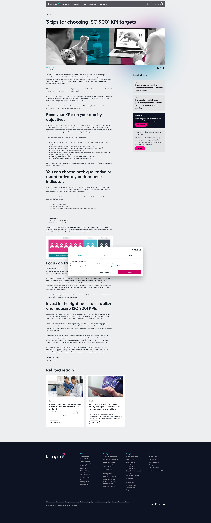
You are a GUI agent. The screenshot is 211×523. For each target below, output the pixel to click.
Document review (109, 479)
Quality (105, 454)
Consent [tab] (80, 255)
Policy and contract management (132, 486)
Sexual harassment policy (102, 502)
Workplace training (109, 486)
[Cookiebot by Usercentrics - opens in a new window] (133, 250)
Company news (154, 465)
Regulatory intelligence (110, 476)
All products (153, 457)
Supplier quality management (108, 466)
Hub (84, 4)
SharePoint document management (133, 472)
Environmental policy (86, 502)
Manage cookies (104, 272)
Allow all (129, 272)
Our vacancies (154, 467)
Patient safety (84, 484)
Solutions (66, 4)
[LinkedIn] (158, 68)
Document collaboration (130, 467)
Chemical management (84, 481)
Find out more (141, 125)
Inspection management (107, 473)
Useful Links (153, 454)
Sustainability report (156, 470)
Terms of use (60, 502)
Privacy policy (50, 502)
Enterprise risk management (130, 463)
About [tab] (130, 255)
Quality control (108, 469)
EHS (81, 454)
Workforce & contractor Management (84, 470)
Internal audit (130, 459)
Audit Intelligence (132, 457)
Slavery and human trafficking (121, 502)
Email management (132, 475)
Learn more (140, 148)
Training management (110, 459)
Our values (152, 459)
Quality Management (110, 457)
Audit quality (130, 483)
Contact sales (156, 4)
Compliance (130, 454)
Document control (109, 462)
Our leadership (154, 462)
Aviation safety (85, 474)
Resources (92, 4)
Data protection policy (72, 502)
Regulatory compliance (134, 490)
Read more (54, 422)
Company (103, 4)
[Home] (54, 4)
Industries (76, 4)
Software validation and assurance (109, 483)
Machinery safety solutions (85, 465)
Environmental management (85, 457)
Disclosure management (130, 479)
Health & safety (85, 461)
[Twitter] (161, 68)
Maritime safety (85, 477)
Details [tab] (106, 255)
